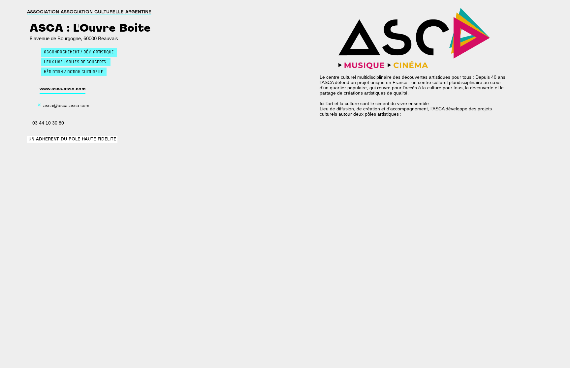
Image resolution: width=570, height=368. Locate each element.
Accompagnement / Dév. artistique (79, 51)
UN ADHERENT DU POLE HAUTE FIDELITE (72, 139)
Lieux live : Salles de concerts (75, 61)
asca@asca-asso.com (66, 105)
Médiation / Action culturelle (73, 71)
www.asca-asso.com (62, 88)
